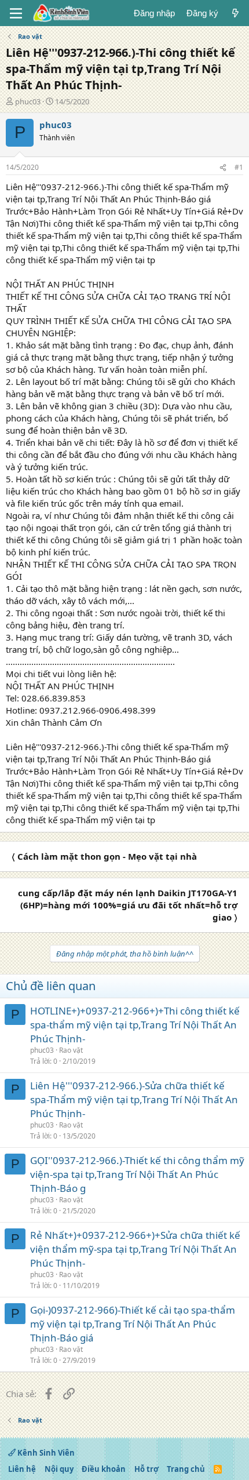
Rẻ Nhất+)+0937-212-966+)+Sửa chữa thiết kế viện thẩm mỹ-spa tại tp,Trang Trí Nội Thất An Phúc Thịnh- (135, 1249)
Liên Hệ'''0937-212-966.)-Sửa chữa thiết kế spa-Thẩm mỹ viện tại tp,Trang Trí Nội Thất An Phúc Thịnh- (134, 1099)
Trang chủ (186, 1469)
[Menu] (16, 13)
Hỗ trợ (146, 1469)
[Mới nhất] (235, 13)
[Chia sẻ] (222, 167)
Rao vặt (71, 1050)
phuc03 (28, 101)
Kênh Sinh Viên (45, 1453)
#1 (239, 167)
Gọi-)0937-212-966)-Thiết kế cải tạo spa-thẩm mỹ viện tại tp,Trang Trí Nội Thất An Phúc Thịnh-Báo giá (132, 1323)
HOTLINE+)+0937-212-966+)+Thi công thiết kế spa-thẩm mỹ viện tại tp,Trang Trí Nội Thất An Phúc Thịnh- (135, 1024)
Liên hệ (22, 1469)
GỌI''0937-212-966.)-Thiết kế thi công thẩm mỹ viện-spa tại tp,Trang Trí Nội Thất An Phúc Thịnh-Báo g (137, 1174)
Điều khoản (104, 1469)
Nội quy (59, 1469)
